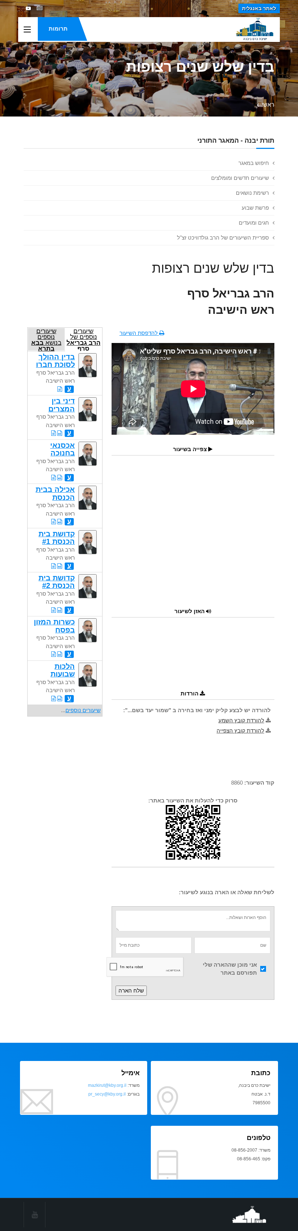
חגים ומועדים (254, 223)
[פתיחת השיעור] (59, 389)
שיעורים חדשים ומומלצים (240, 178)
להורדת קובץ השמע (241, 720)
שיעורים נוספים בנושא (46, 339)
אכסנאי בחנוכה (62, 449)
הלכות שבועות (63, 670)
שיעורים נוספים (83, 710)
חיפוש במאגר (253, 163)
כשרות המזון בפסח (54, 626)
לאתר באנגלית (259, 8)
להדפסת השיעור (139, 333)
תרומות (58, 28)
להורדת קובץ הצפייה (240, 730)
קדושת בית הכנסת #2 (57, 581)
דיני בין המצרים (61, 405)
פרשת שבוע (255, 208)
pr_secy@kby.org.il (107, 1094)
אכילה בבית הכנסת (55, 493)
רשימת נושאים (252, 193)
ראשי (268, 105)
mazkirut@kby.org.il (107, 1085)
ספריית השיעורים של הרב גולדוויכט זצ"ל (223, 237)
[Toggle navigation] (27, 30)
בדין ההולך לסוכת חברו (55, 360)
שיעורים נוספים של (83, 339)
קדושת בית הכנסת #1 (57, 537)
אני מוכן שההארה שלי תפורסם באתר (230, 969)
